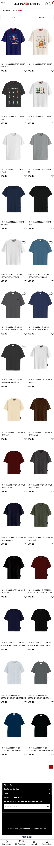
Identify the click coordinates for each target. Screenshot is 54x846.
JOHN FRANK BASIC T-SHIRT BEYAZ (12, 170)
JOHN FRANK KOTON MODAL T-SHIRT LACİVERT (13, 538)
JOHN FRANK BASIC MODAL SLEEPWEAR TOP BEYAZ (12, 275)
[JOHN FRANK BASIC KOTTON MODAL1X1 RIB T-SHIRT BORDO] (40, 567)
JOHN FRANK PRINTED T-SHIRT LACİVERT (13, 65)
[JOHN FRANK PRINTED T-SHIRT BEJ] (40, 41)
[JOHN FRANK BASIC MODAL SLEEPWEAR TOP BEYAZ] (13, 251)
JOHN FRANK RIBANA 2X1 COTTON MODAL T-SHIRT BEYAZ (13, 696)
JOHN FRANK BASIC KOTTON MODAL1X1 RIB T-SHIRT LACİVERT (13, 644)
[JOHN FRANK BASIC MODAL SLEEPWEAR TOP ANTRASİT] (13, 304)
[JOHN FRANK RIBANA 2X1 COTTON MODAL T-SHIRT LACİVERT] (13, 725)
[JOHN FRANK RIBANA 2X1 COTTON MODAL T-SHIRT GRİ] (40, 672)
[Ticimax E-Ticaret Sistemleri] (27, 837)
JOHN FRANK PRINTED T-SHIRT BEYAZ (40, 118)
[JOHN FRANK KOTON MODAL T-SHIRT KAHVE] (40, 409)
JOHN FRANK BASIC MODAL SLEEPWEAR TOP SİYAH (12, 381)
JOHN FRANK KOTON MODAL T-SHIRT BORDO (13, 486)
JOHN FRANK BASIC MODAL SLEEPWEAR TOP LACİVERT (39, 328)
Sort (14, 17)
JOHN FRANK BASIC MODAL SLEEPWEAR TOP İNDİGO (39, 275)
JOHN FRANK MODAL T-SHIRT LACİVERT (12, 223)
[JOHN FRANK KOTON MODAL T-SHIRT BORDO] (13, 462)
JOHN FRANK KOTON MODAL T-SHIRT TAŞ (13, 433)
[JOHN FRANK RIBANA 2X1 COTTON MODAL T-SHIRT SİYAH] (40, 725)
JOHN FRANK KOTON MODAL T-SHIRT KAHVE (40, 433)
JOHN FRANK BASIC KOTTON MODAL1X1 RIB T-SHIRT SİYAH (39, 644)
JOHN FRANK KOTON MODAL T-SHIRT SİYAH (13, 591)
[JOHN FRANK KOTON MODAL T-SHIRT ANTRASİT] (40, 462)
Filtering (40, 17)
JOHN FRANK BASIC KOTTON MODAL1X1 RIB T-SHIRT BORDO (40, 591)
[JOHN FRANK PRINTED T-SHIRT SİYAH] (13, 94)
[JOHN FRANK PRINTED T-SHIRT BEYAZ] (40, 94)
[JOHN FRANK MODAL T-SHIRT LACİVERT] (13, 199)
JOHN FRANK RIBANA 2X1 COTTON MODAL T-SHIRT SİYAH (40, 749)
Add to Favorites (25, 71)
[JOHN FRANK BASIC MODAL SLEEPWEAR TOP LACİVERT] (40, 304)
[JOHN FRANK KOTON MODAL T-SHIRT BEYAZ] (40, 357)
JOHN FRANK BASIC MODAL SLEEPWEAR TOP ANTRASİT (12, 328)
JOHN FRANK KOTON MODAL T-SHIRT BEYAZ (40, 381)
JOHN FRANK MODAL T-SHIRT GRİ (39, 170)
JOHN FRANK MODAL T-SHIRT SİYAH (39, 223)
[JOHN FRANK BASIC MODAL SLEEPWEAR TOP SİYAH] (13, 357)
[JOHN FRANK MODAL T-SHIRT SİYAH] (40, 199)
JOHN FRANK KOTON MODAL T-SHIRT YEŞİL (40, 538)
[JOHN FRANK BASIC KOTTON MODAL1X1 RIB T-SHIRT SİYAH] (40, 620)
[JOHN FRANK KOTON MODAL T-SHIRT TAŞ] (13, 409)
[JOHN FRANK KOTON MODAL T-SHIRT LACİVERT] (13, 514)
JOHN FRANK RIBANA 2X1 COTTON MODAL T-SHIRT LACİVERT (11, 749)
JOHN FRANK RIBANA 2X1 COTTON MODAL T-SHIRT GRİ (39, 696)
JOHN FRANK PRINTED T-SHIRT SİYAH (13, 118)
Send (47, 806)
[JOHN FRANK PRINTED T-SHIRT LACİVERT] (13, 41)
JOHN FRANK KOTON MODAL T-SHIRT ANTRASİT (40, 486)
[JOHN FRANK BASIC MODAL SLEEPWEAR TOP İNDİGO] (40, 251)
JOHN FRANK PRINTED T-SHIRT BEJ (40, 65)
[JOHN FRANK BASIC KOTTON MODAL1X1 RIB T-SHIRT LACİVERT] (13, 620)
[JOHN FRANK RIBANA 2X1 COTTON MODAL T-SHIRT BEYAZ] (13, 672)
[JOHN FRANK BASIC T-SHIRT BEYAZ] (13, 146)
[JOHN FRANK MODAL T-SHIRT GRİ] (40, 146)
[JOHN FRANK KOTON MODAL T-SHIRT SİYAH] (13, 567)
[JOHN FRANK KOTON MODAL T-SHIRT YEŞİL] (40, 514)
